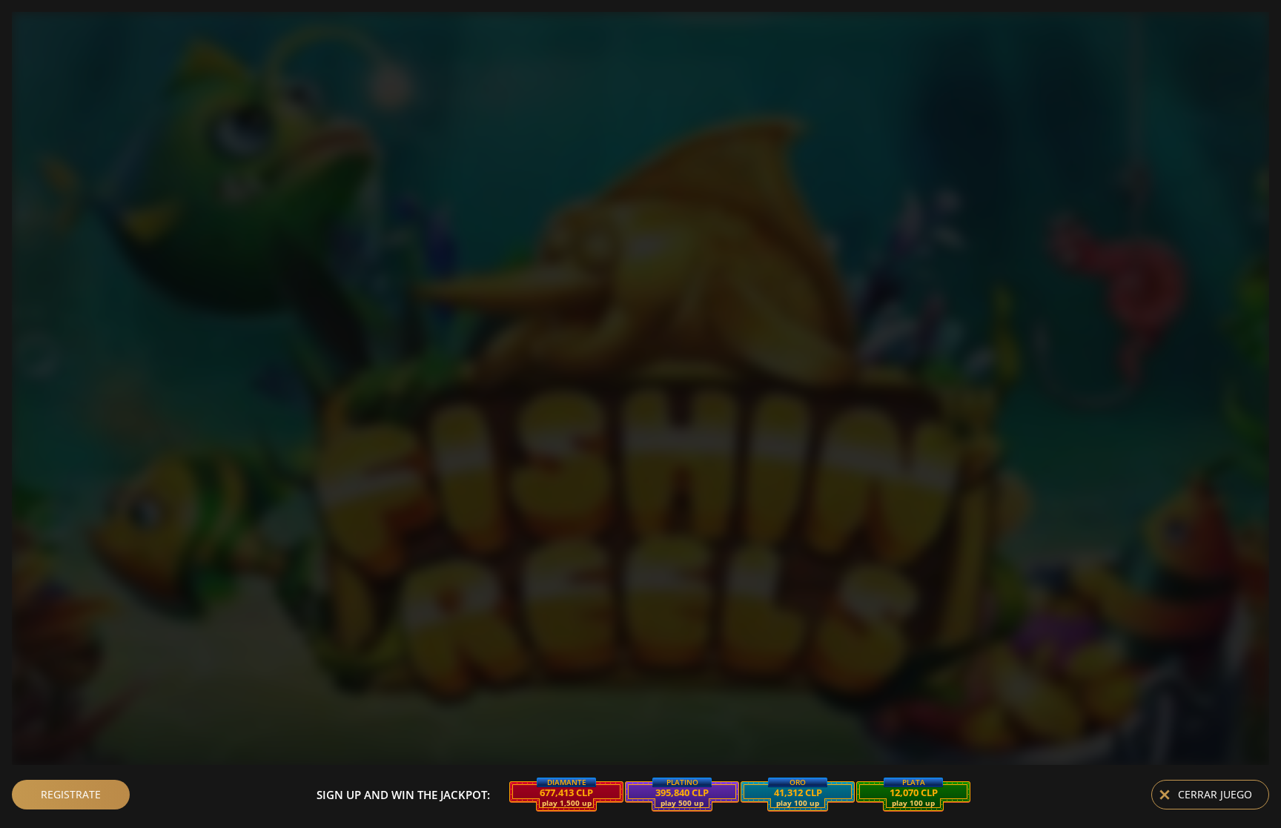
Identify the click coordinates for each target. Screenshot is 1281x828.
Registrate (71, 794)
